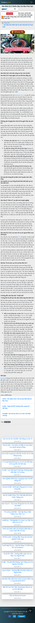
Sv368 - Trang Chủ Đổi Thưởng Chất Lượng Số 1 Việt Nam (16, 407)
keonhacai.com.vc (19, 95)
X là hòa (23, 315)
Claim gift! (9, 13)
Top (30, 610)
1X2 (19, 237)
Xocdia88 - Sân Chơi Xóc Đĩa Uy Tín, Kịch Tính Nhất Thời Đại (16, 414)
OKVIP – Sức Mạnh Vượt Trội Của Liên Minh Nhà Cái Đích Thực (17, 400)
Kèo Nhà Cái (7, 422)
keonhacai (3, 378)
